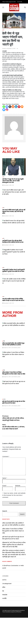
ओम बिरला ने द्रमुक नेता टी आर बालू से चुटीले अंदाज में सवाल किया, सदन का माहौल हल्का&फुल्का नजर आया (13, 180)
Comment (5, 456)
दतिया (4, 370)
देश (3, 207)
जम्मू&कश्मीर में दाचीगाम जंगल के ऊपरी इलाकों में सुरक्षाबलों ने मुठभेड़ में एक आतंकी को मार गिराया (13, 270)
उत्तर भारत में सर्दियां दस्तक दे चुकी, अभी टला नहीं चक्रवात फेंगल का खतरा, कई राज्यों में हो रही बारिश (13, 211)
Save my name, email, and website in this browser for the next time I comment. (13, 495)
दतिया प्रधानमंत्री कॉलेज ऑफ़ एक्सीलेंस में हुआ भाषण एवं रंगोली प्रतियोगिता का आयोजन (13, 344)
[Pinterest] (19, 106)
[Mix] (22, 106)
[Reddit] (13, 106)
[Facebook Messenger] (3, 109)
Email (4, 485)
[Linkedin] (16, 106)
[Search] (25, 7)
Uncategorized (6, 583)
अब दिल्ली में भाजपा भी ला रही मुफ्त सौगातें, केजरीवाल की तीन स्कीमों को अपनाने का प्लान (12, 241)
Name (4, 478)
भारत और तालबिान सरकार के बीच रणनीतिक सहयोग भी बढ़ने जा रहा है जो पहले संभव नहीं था (13, 299)
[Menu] (3, 7)
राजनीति (4, 598)
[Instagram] (7, 109)
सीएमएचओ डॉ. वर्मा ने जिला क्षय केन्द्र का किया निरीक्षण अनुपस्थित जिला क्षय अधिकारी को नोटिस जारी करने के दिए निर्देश (14, 545)
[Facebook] (7, 106)
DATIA (4, 399)
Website (17, 485)
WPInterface (18, 611)
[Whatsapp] (3, 106)
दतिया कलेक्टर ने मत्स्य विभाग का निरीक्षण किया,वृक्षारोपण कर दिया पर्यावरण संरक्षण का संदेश (13, 373)
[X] (10, 106)
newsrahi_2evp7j (16, 347)
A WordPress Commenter (10, 565)
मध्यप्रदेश (4, 594)
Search (4, 511)
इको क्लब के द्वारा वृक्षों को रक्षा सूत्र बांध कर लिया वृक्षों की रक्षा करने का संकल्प (13, 402)
